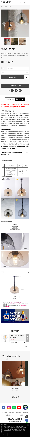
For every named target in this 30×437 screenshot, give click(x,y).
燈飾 (6, 6)
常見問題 (25, 412)
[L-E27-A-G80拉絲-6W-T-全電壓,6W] (5, 338)
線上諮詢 (8, 415)
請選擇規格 (10, 68)
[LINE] (14, 407)
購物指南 (11, 412)
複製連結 (20, 90)
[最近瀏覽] (26, 416)
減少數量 (2, 73)
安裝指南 (18, 412)
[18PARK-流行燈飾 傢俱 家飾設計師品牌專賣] (6, 2)
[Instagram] (9, 407)
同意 (4, 434)
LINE (16, 90)
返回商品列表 (15, 397)
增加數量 (27, 73)
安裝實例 (18, 99)
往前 (3, 359)
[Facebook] (3, 407)
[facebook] (26, 420)
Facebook (12, 90)
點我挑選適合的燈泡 (15, 85)
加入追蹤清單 (27, 77)
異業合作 (22, 415)
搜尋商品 (24, 2)
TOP (26, 347)
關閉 (28, 425)
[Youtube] (19, 407)
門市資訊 (4, 412)
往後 (9, 359)
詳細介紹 (8, 99)
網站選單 (27, 2)
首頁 (2, 6)
